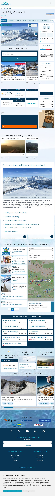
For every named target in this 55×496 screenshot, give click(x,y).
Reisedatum (7, 53)
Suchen (19, 59)
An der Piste (40, 458)
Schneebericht (11, 20)
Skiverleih (44, 20)
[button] (27, 82)
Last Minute (40, 455)
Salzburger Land (7, 8)
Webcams (18, 20)
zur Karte (4, 15)
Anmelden (28, 445)
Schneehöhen (15, 455)
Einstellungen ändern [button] (28, 491)
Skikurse (50, 20)
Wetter (24, 20)
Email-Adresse (27, 439)
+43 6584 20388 (35, 310)
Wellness (40, 460)
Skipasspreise (31, 20)
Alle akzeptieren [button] (8, 491)
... (1, 8)
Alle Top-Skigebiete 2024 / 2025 (10, 368)
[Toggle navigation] (52, 3)
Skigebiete (15, 458)
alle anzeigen (32, 83)
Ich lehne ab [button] (18, 491)
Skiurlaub (37, 20)
